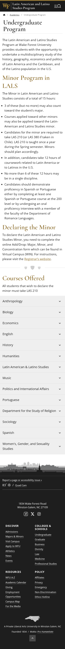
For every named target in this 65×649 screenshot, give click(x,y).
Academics (14, 14)
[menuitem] (6, 14)
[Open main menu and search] (57, 6)
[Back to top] (32, 638)
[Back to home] (4, 14)
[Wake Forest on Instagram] (39, 514)
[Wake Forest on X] (32, 514)
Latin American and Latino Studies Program (31, 6)
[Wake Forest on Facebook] (26, 514)
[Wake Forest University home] (6, 6)
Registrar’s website (37, 259)
